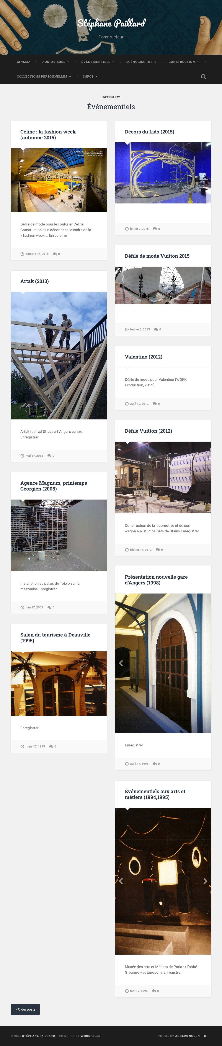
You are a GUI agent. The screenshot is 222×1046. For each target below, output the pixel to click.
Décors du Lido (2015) (149, 131)
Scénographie (139, 62)
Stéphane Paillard (111, 22)
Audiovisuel (53, 62)
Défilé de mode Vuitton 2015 (157, 255)
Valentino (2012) (143, 356)
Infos (88, 76)
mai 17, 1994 (139, 991)
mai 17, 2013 (34, 456)
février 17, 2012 (141, 550)
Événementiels (95, 62)
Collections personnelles (42, 76)
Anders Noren (187, 1036)
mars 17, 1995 (35, 746)
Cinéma (24, 62)
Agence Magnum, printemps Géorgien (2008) (53, 485)
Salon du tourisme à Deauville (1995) (55, 637)
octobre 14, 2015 (37, 254)
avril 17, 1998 (139, 764)
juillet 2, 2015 (139, 229)
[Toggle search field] (203, 76)
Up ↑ (207, 1036)
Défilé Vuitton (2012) (148, 430)
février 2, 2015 (140, 329)
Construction (182, 62)
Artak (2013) (34, 281)
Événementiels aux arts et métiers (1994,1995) (155, 794)
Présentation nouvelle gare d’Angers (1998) (156, 579)
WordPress (90, 1036)
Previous (121, 663)
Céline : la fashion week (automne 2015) (48, 134)
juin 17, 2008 (34, 607)
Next (205, 663)
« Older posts (25, 1009)
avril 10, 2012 (139, 404)
